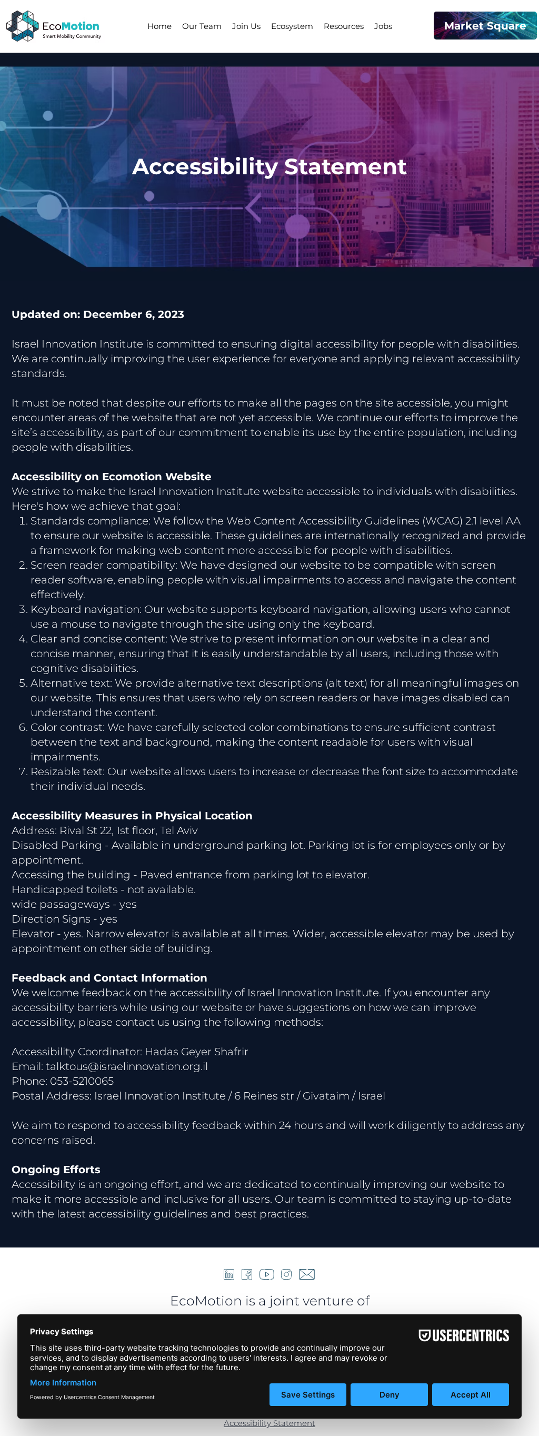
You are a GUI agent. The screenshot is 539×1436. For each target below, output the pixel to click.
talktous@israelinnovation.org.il (127, 1066)
